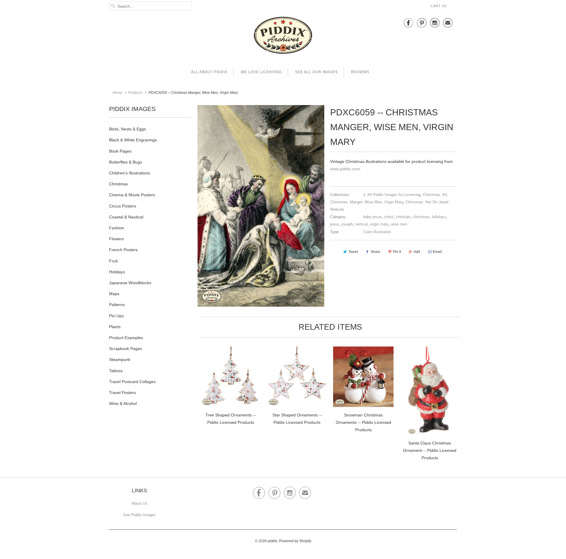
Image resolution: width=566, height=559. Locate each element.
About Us (139, 503)
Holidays (117, 271)
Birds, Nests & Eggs (127, 129)
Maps (114, 293)
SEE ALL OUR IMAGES (316, 72)
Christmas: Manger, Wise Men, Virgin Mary (366, 202)
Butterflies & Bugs (125, 162)
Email (437, 252)
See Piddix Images (139, 515)
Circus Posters (122, 206)
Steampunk (119, 359)
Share (375, 252)
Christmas (118, 184)
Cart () (439, 6)
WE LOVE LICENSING (261, 72)
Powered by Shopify (295, 541)
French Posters (123, 249)
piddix (272, 541)
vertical (361, 224)
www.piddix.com (345, 168)
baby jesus (372, 217)
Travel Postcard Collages (132, 381)
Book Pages (120, 151)
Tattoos (116, 370)
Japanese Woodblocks (130, 282)
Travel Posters (122, 392)
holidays (439, 217)
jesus (334, 224)
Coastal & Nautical (126, 217)
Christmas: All (435, 194)
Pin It (397, 252)
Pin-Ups (116, 315)
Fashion (116, 227)
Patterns (117, 304)
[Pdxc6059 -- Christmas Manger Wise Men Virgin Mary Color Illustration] (261, 206)
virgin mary (379, 224)
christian (403, 217)
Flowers (116, 238)
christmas (421, 217)
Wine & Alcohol (123, 403)
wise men (399, 224)
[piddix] (283, 36)
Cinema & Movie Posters (132, 194)
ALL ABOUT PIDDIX (209, 72)
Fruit (113, 261)
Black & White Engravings (133, 140)
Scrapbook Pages (125, 348)
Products (135, 93)
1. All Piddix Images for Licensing (391, 194)
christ (389, 217)
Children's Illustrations (129, 173)
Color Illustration (377, 232)
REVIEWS (360, 72)
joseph (347, 224)
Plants (115, 326)
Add (417, 252)
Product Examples (126, 337)
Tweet (353, 252)
